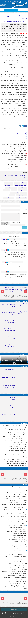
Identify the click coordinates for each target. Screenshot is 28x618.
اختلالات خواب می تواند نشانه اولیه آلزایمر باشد (17, 487)
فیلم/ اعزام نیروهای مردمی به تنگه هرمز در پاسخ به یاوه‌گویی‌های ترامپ (14, 426)
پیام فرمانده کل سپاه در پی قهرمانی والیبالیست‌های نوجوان (15, 498)
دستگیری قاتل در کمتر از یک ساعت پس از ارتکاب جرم (15, 452)
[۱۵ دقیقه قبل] (20, 597)
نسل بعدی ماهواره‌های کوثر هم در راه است (8, 337)
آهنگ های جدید (22, 190)
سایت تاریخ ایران (8, 183)
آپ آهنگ (24, 183)
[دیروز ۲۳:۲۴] (20, 473)
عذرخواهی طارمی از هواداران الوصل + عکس (17, 435)
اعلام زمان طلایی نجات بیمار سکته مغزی (8, 602)
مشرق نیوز (16, 4)
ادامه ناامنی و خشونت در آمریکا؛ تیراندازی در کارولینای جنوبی (14, 543)
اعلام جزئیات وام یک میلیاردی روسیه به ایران (17, 450)
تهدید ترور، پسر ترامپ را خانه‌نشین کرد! (18, 565)
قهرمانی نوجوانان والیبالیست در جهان (8, 378)
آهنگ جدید (6, 190)
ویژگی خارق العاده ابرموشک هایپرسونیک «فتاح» (16, 159)
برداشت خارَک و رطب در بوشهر (8, 414)
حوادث (25, 468)
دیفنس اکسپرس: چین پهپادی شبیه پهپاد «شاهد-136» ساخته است (14, 161)
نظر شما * (24, 213)
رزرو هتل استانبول (8, 185)
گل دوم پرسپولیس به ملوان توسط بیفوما (18, 585)
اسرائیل (24, 177)
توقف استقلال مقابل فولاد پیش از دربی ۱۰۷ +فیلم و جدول (8, 386)
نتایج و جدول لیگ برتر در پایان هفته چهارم (18, 541)
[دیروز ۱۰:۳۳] (20, 290)
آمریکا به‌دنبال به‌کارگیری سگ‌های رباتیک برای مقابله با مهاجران (14, 507)
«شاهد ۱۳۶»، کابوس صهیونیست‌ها (14, 21)
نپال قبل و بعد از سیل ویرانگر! (20, 442)
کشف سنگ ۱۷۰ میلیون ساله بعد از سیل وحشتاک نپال (15, 490)
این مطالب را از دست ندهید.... (20, 301)
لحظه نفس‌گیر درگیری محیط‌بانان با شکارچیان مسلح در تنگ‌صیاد (14, 361)
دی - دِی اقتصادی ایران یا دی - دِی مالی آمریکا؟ (17, 525)
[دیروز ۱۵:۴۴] (21, 315)
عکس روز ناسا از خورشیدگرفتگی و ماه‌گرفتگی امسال (16, 461)
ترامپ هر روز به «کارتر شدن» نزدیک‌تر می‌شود (17, 554)
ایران (16, 175)
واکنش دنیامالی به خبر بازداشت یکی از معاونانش (16, 545)
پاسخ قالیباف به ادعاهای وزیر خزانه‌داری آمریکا (17, 433)
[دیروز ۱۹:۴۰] (21, 379)
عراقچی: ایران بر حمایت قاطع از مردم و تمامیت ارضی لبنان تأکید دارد (14, 456)
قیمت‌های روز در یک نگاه (22, 354)
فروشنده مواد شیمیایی (21, 198)
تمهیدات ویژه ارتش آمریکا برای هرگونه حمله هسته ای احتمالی (14, 438)
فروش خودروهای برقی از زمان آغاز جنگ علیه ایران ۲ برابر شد (14, 492)
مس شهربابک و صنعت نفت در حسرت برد (18, 560)
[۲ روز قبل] (21, 388)
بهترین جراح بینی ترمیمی (10, 188)
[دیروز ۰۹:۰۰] (21, 416)
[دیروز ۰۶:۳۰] (7, 597)
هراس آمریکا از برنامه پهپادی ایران (19, 157)
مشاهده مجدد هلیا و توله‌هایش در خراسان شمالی (16, 463)
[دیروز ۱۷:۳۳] (21, 307)
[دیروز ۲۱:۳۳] (21, 371)
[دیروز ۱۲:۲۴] (21, 331)
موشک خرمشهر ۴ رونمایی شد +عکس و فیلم (17, 146)
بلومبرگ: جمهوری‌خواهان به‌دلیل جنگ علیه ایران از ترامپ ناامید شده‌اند (14, 505)
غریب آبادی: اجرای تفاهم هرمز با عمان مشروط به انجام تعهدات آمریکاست (14, 513)
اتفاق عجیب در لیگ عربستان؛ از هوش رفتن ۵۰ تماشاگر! (15, 429)
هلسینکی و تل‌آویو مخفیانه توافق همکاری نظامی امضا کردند (14, 587)
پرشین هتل (14, 190)
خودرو (26, 285)
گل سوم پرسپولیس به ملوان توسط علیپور (18, 569)
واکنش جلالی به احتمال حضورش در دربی (18, 535)
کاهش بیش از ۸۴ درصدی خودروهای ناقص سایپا (16, 573)
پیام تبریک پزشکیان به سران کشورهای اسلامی (17, 575)
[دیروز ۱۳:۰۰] (21, 408)
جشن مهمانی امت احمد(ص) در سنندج (8, 406)
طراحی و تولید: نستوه (14, 616)
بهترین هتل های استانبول (20, 185)
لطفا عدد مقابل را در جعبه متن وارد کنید (19, 222)
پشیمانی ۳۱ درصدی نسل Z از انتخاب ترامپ (17, 494)
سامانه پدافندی (10, 175)
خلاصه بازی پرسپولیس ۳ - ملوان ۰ (19, 547)
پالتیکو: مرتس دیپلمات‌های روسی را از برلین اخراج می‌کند (15, 567)
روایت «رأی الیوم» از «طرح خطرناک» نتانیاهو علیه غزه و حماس (14, 571)
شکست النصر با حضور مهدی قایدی (19, 523)
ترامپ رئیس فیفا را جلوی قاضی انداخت (18, 448)
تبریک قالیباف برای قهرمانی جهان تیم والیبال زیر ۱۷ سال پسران (14, 527)
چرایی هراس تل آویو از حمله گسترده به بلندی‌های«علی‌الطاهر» (14, 436)
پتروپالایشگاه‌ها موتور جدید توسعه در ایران (8, 398)
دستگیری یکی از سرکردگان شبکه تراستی (8, 305)
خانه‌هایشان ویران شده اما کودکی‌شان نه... (18, 579)
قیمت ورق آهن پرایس (21, 195)
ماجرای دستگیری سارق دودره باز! (8, 479)
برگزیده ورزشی (24, 366)
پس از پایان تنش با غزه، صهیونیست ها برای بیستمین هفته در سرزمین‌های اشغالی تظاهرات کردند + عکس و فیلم (14, 150)
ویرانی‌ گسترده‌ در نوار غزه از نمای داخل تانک (17, 500)
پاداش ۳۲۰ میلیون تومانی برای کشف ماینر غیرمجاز (9, 346)
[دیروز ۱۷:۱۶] (7, 473)
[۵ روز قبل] (7, 290)
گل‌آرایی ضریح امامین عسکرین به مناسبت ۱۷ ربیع (16, 563)
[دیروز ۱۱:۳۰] (21, 347)
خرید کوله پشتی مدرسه (9, 198)
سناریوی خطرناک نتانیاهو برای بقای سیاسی (18, 521)
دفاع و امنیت (22, 10)
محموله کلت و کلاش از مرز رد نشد (19, 444)
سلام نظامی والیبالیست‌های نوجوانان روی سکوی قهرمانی (15, 577)
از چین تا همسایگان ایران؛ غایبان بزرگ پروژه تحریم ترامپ (15, 550)
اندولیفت (12, 195)
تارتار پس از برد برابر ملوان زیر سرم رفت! (18, 529)
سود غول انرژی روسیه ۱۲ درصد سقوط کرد (18, 489)
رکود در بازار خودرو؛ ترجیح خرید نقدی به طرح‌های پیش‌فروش (8, 296)
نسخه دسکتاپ (14, 609)
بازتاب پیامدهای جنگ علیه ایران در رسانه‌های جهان (16, 531)
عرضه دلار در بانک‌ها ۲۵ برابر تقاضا (19, 562)
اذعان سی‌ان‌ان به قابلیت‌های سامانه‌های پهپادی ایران (15, 148)
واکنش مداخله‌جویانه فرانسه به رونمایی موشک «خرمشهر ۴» (14, 153)
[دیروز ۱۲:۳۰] (21, 323)
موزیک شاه (17, 183)
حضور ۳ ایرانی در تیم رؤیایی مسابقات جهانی (17, 583)
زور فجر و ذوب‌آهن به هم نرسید (19, 552)
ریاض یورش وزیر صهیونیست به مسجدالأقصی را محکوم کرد (14, 168)
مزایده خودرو (23, 193)
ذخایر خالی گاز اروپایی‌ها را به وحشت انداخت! (17, 537)
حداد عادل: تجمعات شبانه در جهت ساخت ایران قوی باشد (15, 496)
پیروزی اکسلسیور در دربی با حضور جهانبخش (17, 581)
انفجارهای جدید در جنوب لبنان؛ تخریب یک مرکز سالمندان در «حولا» (15, 557)
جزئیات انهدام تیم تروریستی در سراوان (8, 313)
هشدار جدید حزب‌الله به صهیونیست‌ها (18, 155)
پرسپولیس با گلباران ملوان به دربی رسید (8, 370)
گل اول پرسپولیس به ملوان (21, 589)
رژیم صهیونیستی (22, 175)
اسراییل (4, 175)
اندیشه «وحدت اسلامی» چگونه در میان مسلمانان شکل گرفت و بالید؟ (14, 510)
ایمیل (25, 209)
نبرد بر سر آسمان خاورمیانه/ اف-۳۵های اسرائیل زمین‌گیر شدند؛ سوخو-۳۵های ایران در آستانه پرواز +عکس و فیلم (15, 165)
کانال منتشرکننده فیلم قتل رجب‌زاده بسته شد (9, 321)
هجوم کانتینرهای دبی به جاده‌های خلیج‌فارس (17, 446)
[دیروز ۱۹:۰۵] (21, 400)
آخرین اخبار (24, 484)
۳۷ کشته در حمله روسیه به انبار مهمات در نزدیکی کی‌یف (15, 459)
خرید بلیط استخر (14, 193)
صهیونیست (19, 177)
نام (26, 205)
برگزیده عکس (24, 395)
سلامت (25, 592)
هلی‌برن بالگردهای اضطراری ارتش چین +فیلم (17, 539)
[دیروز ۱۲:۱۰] (21, 339)
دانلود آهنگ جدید (22, 188)
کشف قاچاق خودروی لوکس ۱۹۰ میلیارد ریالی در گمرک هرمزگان (21, 296)
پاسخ (4, 239)
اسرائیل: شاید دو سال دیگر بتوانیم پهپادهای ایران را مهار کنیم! (14, 144)
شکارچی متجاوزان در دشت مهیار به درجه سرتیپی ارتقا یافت (8, 329)
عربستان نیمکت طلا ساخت (20, 431)
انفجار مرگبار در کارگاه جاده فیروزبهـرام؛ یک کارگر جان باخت (21, 480)
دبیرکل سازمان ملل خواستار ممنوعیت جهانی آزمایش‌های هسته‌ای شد (14, 517)
